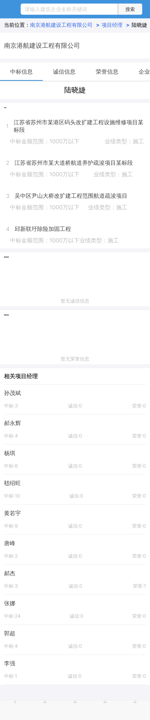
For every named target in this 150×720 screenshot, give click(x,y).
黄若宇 (12, 513)
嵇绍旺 (12, 483)
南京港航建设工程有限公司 (65, 25)
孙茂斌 (12, 393)
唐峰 (9, 543)
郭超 (9, 633)
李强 (9, 663)
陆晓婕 (139, 25)
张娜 (9, 603)
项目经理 (116, 25)
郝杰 (9, 573)
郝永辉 (12, 423)
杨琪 (9, 453)
